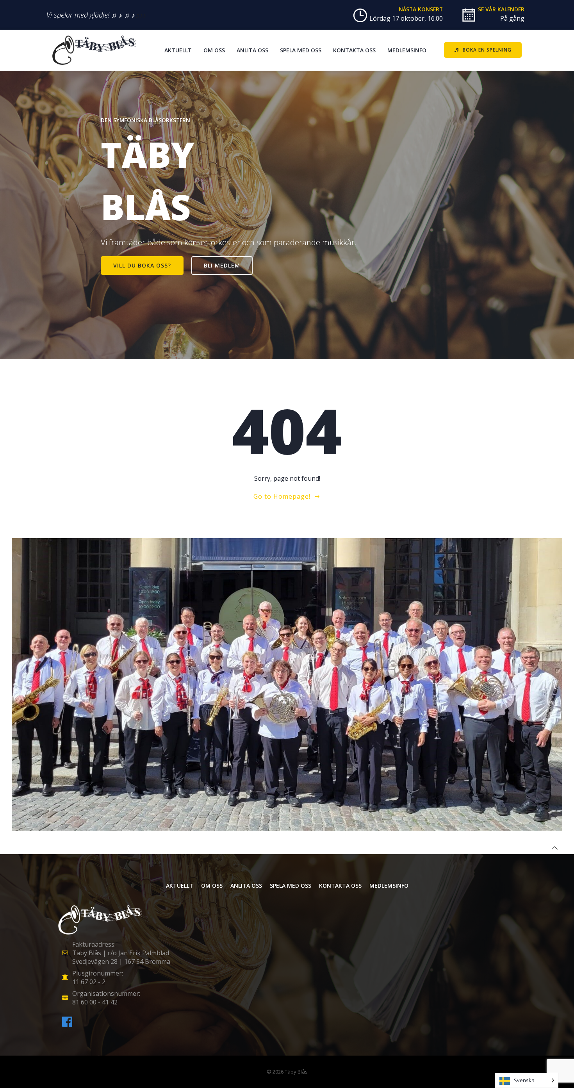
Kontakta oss (354, 50)
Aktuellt (178, 50)
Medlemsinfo (406, 50)
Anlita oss (252, 50)
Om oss (214, 50)
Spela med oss (300, 50)
